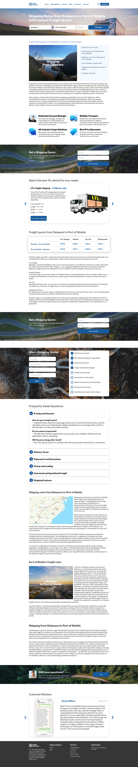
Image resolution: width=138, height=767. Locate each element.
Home (47, 4)
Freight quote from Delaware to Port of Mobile (93, 52)
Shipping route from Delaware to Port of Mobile (93, 58)
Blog (70, 4)
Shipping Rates (55, 4)
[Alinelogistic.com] (33, 4)
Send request (93, 164)
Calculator (77, 4)
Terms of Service (75, 756)
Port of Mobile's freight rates (92, 63)
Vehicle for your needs (90, 47)
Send (37, 381)
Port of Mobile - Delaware (40, 249)
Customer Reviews (88, 73)
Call (101, 674)
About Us (73, 752)
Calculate (98, 27)
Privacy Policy (74, 754)
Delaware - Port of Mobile (40, 244)
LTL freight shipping (38, 218)
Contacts (86, 4)
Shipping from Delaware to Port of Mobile (94, 68)
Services (64, 4)
